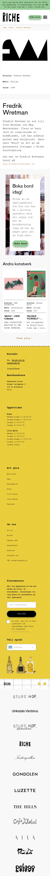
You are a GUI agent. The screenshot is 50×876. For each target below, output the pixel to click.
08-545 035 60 (18, 360)
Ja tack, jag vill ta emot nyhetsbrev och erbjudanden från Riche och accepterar (24, 626)
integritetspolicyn (20, 631)
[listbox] (21, 647)
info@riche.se (13, 363)
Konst (11, 27)
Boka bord (35, 17)
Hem (4, 27)
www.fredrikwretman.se (19, 164)
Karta (9, 389)
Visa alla (23, 338)
